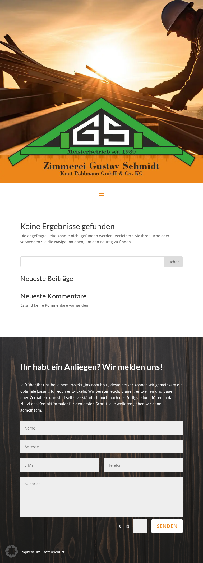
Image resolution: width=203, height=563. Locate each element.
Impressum (30, 552)
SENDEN (167, 526)
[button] (11, 551)
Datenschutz (54, 552)
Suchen (173, 261)
